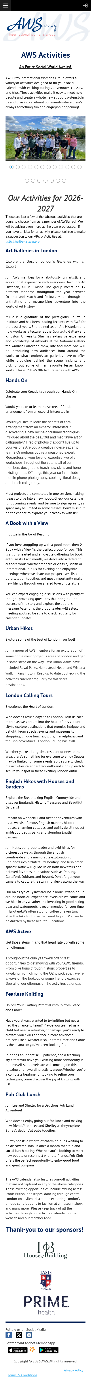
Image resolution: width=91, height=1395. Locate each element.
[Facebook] (9, 1335)
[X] (19, 1335)
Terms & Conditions (22, 1375)
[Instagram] (29, 1335)
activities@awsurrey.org (23, 241)
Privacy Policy (73, 1370)
